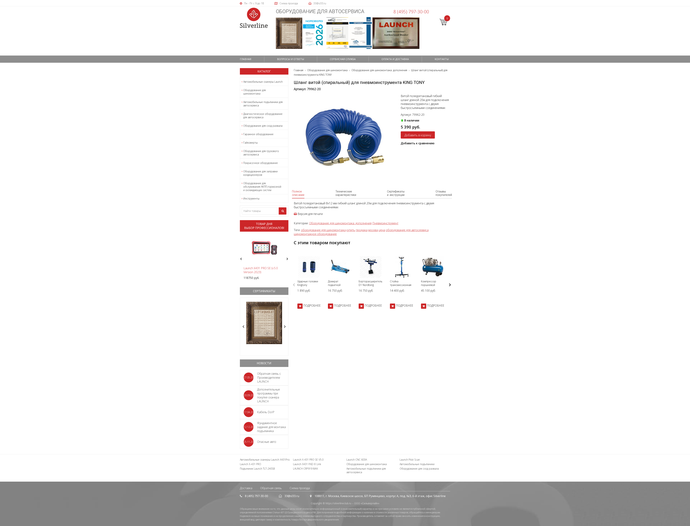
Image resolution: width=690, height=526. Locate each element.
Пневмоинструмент (385, 223)
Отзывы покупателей (444, 193)
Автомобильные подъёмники (417, 464)
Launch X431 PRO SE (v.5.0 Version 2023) (260, 270)
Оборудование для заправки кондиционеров (260, 173)
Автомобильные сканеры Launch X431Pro (265, 459)
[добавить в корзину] (300, 306)
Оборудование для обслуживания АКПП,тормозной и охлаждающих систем (262, 187)
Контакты (442, 59)
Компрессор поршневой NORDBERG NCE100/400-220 (431, 287)
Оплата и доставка (395, 59)
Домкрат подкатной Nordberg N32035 (338, 285)
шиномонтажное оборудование (315, 234)
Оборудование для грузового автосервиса (261, 152)
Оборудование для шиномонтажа (254, 91)
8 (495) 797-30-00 (411, 11)
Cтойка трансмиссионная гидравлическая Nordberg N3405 (400, 287)
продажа (361, 230)
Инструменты (251, 198)
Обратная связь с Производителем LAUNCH (269, 377)
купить (350, 230)
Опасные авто (266, 442)
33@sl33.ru (291, 496)
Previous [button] (240, 259)
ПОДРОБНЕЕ (312, 305)
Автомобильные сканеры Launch (263, 81)
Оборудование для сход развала (262, 125)
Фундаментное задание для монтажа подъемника (271, 427)
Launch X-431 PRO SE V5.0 (308, 459)
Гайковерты (250, 142)
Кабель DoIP (265, 412)
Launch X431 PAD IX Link (307, 464)
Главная (245, 59)
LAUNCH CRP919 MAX (305, 468)
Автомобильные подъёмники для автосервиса (263, 103)
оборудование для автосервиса (407, 230)
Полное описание (298, 193)
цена (382, 230)
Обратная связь (271, 488)
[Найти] (282, 211)
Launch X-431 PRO (250, 464)
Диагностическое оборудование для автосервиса (262, 115)
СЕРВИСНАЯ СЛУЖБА (343, 59)
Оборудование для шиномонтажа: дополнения (340, 223)
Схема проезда (300, 488)
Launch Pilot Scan (410, 459)
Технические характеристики (345, 193)
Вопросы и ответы (290, 59)
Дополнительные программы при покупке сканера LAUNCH (268, 395)
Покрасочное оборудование (260, 163)
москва (373, 230)
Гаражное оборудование (258, 134)
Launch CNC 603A (356, 459)
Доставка (246, 488)
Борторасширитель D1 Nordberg (370, 283)
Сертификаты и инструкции (395, 193)
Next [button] (289, 259)
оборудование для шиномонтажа (323, 230)
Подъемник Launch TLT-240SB (257, 468)
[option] (264, 257)
